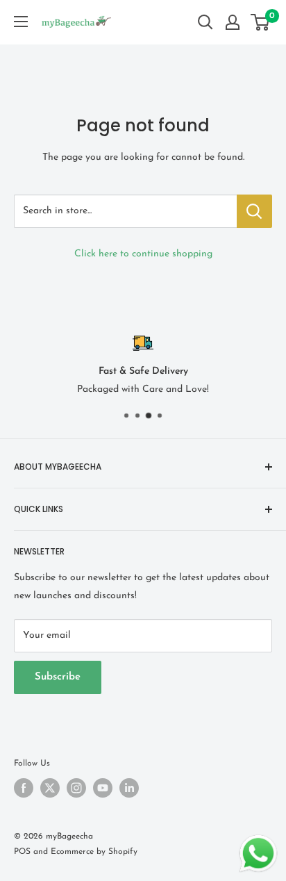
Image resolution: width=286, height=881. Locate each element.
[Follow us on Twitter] (50, 788)
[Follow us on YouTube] (102, 788)
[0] (260, 22)
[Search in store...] (254, 211)
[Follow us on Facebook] (23, 788)
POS (22, 852)
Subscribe (58, 677)
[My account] (232, 22)
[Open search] (205, 22)
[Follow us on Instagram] (76, 788)
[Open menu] (21, 21)
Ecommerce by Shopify (94, 852)
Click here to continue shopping (143, 254)
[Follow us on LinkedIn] (129, 788)
